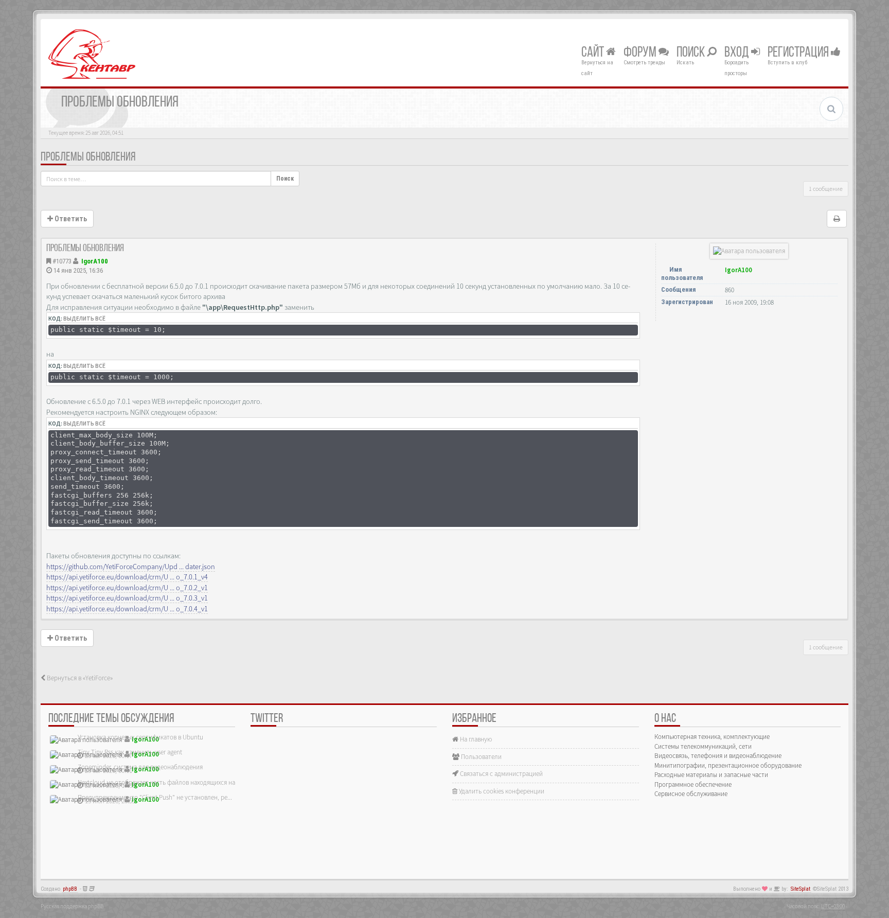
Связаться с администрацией (500, 773)
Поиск (692, 53)
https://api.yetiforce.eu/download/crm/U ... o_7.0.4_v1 (127, 608)
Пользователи (480, 756)
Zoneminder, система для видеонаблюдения (140, 767)
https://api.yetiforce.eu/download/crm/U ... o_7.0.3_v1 (127, 598)
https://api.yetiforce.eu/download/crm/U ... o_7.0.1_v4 (127, 576)
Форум (641, 53)
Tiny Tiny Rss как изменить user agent (130, 752)
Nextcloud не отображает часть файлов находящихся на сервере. (169, 782)
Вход (737, 53)
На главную (475, 739)
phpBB (70, 889)
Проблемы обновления (88, 157)
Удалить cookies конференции (500, 791)
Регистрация (799, 53)
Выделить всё (84, 318)
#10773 (62, 261)
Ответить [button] (70, 219)
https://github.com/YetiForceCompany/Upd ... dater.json (130, 566)
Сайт (593, 53)
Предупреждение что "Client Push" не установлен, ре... (155, 797)
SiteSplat (800, 889)
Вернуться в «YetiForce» (79, 678)
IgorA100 (94, 261)
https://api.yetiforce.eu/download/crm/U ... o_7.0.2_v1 (127, 587)
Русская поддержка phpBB (72, 906)
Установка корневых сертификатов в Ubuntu (140, 737)
